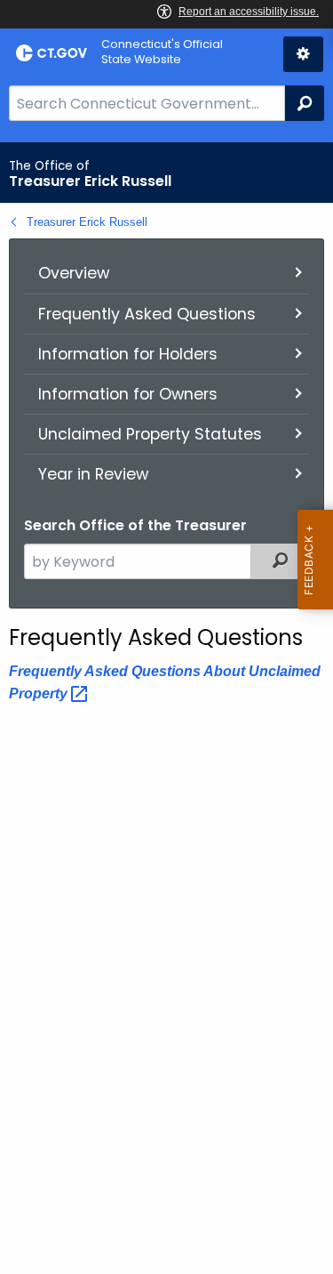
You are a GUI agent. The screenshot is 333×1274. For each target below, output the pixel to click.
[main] (166, 708)
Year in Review (93, 474)
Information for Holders (128, 354)
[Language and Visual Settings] (303, 54)
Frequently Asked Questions (147, 314)
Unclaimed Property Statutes (150, 434)
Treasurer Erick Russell (87, 222)
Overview (73, 273)
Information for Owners (128, 394)
